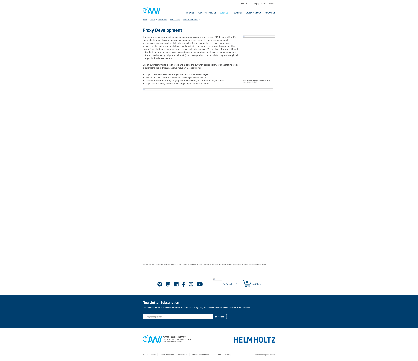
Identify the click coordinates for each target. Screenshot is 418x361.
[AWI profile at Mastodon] (168, 284)
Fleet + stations (207, 13)
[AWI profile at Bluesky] (159, 284)
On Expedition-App (231, 284)
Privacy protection (167, 355)
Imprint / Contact (149, 355)
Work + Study (253, 13)
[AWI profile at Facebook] (183, 284)
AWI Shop (256, 284)
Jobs (242, 3)
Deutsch (263, 4)
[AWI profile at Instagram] (191, 284)
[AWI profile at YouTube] (200, 284)
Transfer (237, 13)
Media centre (251, 3)
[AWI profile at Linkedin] (176, 284)
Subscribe (219, 317)
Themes (190, 13)
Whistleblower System (200, 355)
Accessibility (183, 355)
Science (224, 13)
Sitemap (228, 355)
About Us (270, 13)
